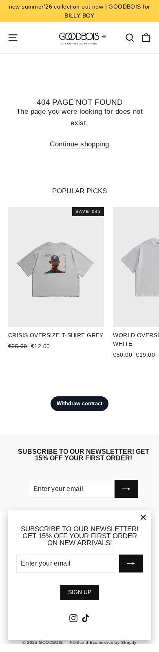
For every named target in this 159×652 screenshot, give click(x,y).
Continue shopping (79, 144)
